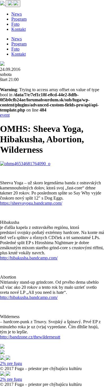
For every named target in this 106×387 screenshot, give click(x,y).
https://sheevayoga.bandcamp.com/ (31, 203)
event (5, 115)
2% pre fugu (11, 363)
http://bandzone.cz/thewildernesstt (30, 336)
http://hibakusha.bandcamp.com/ (29, 257)
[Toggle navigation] (13, 3)
